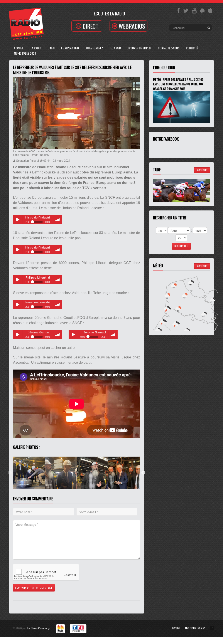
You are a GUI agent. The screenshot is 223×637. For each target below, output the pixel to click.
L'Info (51, 48)
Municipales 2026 (25, 53)
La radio (35, 48)
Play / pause (17, 219)
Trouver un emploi (139, 48)
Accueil (19, 48)
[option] (29, 473)
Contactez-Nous (168, 48)
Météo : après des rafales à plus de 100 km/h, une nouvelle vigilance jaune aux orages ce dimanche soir (178, 84)
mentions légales (195, 628)
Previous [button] (10, 473)
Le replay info (70, 48)
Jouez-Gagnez (94, 48)
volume (57, 219)
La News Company (38, 628)
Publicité (192, 48)
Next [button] (143, 473)
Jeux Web (115, 48)
